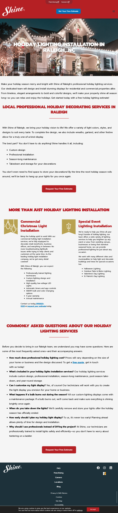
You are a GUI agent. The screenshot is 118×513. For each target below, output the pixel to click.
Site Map (59, 501)
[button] (114, 11)
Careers (64, 2)
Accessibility (59, 505)
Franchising (53, 2)
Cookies (59, 497)
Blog (59, 486)
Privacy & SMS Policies (59, 493)
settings (80, 510)
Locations (59, 482)
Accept (93, 509)
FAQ (58, 468)
